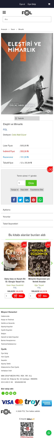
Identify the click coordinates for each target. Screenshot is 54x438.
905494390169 (20, 382)
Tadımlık (20, 118)
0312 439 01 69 (7, 382)
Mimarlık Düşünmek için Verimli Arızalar (39, 280)
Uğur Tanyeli (39, 285)
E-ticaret (22, 418)
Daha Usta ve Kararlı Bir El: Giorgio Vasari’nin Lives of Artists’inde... (15, 281)
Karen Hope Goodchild (15, 285)
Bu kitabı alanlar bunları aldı (27, 234)
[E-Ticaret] (31, 418)
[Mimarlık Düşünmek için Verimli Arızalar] (39, 243)
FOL (15, 288)
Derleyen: (7, 134)
